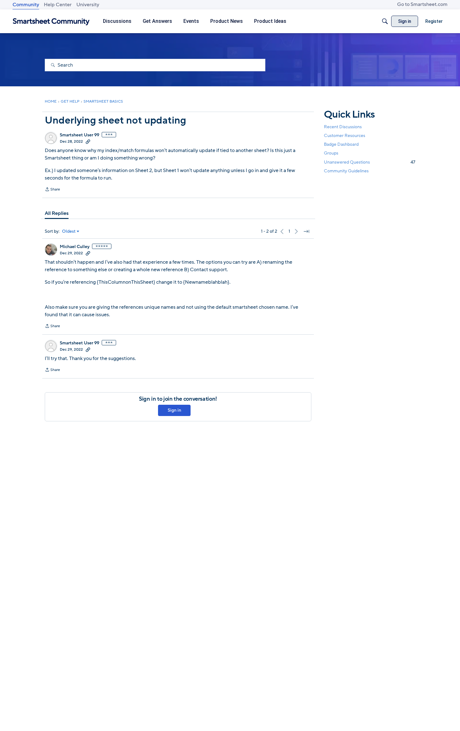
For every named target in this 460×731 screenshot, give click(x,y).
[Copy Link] (88, 141)
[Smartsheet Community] (51, 21)
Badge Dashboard (341, 144)
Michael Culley (74, 247)
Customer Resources (344, 136)
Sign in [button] (174, 410)
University (87, 4)
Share (52, 190)
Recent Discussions (343, 127)
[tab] (56, 213)
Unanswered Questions (369, 162)
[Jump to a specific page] (306, 231)
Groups (331, 153)
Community (26, 4)
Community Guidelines (346, 171)
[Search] (385, 21)
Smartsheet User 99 (79, 135)
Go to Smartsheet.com (422, 4)
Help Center (58, 4)
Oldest (69, 231)
